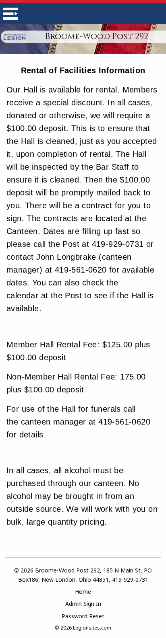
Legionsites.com (92, 627)
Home (83, 591)
